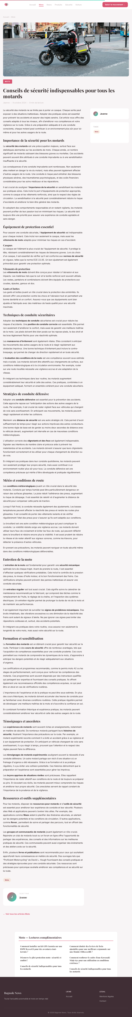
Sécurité (68, 4)
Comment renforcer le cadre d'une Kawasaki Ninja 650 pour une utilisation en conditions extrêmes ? (90, 960)
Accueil (32, 4)
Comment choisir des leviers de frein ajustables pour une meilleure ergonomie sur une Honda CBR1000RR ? (90, 949)
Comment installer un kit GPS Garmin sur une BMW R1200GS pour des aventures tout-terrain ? (41, 949)
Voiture (78, 4)
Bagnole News (12, 993)
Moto (41, 4)
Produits (58, 4)
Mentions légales (107, 996)
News (49, 4)
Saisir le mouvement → (115, 4)
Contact (103, 1001)
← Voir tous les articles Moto (16, 914)
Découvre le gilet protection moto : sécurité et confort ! (40, 959)
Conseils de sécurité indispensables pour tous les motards (40, 967)
